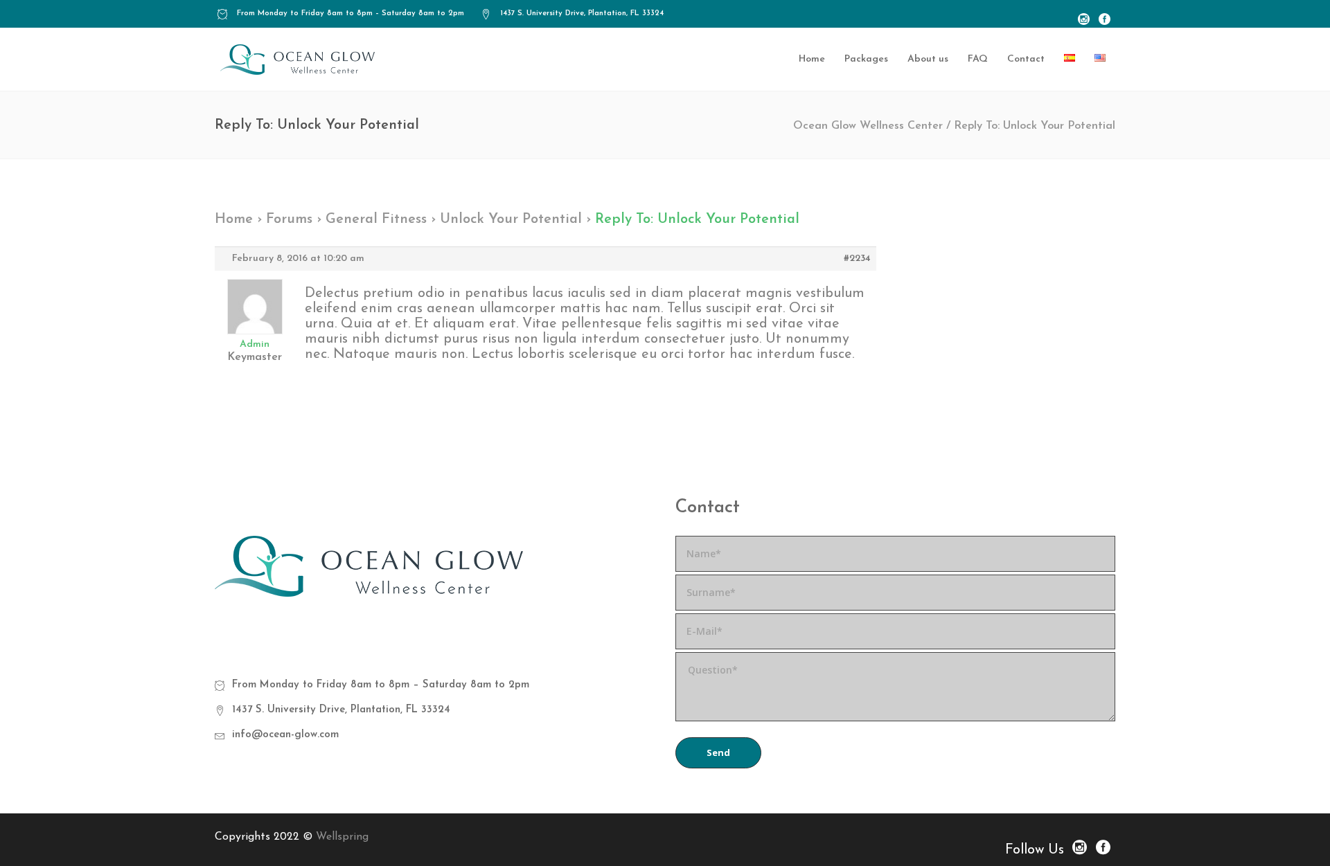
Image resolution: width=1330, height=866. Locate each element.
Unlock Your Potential (511, 219)
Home (234, 219)
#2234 (857, 258)
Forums (289, 219)
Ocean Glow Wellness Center (868, 126)
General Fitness (376, 219)
